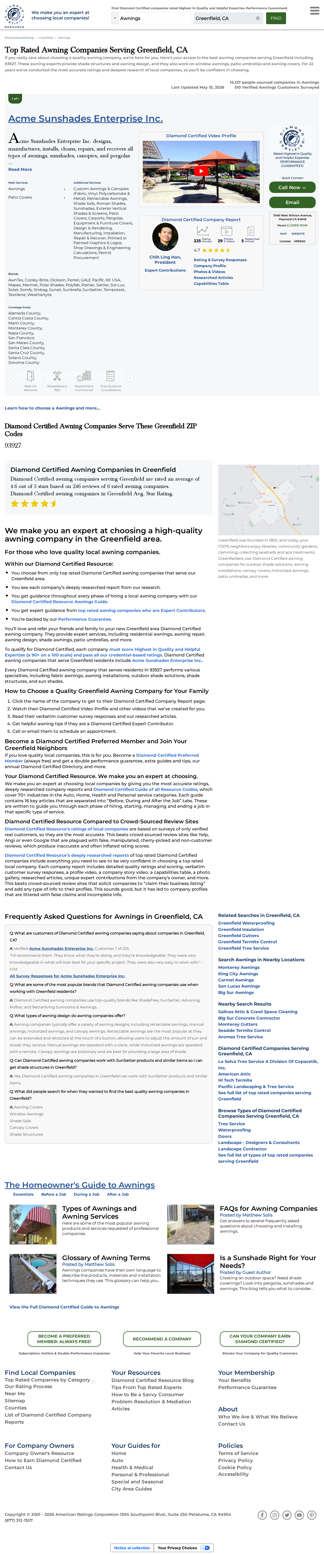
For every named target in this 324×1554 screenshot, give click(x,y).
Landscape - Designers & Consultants (259, 1142)
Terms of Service (238, 1453)
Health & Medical (132, 1467)
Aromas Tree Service (240, 1036)
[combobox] (154, 18)
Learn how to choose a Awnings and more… (52, 408)
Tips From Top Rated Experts (146, 1387)
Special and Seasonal (137, 1482)
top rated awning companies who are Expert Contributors (141, 610)
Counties (16, 1408)
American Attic (234, 1073)
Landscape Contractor (242, 1148)
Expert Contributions (165, 270)
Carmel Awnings (236, 979)
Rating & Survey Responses (220, 260)
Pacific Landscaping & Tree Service (256, 1086)
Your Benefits (234, 1380)
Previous (11, 378)
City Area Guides (131, 1489)
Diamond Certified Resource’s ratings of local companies (66, 828)
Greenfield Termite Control (247, 941)
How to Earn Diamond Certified (43, 1460)
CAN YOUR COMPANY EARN (260, 1339)
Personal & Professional (140, 1474)
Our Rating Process (28, 1386)
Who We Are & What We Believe (258, 1417)
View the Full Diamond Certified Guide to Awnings (64, 1306)
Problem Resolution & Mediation (151, 1401)
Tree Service (231, 1123)
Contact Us (231, 1424)
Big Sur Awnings (236, 992)
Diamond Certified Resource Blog (152, 1380)
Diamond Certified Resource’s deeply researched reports (67, 855)
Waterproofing (234, 1129)
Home (118, 1453)
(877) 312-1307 (19, 1520)
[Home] (15, 16)
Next (129, 378)
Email (292, 202)
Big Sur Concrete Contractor (249, 1018)
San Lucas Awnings (239, 986)
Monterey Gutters (237, 1024)
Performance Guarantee (84, 619)
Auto (117, 1460)
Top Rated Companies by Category (47, 1380)
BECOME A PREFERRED (64, 1339)
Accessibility (233, 1474)
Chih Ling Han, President (165, 260)
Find (276, 18)
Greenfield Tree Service (243, 948)
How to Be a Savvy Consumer (147, 1394)
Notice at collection (132, 1547)
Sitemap (15, 1401)
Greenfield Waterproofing (246, 923)
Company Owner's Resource (39, 1453)
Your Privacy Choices (177, 1547)
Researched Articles (213, 277)
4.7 (197, 250)
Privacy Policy (235, 1460)
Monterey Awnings (238, 967)
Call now (290, 187)
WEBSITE (298, 233)
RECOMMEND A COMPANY (162, 1338)
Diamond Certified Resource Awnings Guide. (59, 601)
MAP (283, 233)
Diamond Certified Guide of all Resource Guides (145, 789)
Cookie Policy (235, 1467)
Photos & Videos (209, 271)
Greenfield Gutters (238, 935)
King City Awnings (238, 973)
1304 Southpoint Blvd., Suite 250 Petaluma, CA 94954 (175, 1514)
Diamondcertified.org (19, 37)
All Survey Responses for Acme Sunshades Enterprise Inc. (67, 976)
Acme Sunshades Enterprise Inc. (167, 660)
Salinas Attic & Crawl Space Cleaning (257, 1011)
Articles (120, 1409)
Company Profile (210, 266)
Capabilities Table (211, 283)
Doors (224, 1136)
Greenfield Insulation (241, 929)
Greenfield (46, 37)
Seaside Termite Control (244, 1030)
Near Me (15, 1393)
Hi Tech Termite (235, 1080)
